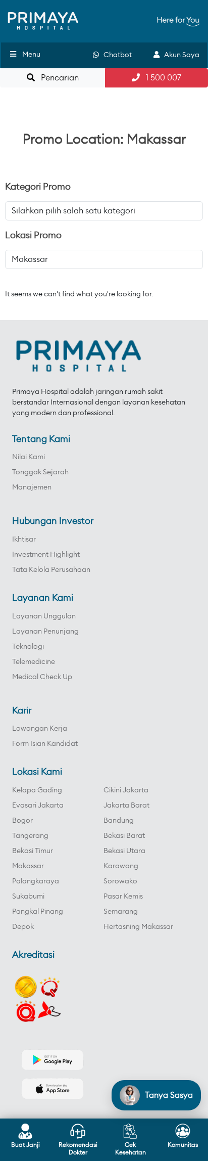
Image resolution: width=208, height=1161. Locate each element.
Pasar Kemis (123, 896)
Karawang (120, 866)
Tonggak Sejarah (40, 472)
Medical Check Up (42, 677)
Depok (23, 926)
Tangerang (30, 835)
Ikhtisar (24, 539)
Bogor (22, 820)
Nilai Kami (28, 457)
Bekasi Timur (32, 851)
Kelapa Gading (37, 790)
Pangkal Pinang (37, 911)
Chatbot (115, 55)
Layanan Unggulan (44, 616)
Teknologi (28, 646)
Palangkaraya (35, 881)
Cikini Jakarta (125, 790)
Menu (31, 54)
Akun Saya (179, 55)
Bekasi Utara (124, 851)
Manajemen (31, 487)
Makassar (28, 866)
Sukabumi (28, 896)
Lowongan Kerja (39, 728)
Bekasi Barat (124, 835)
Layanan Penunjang (45, 631)
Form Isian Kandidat (45, 743)
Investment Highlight (46, 554)
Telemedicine (33, 661)
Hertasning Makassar (138, 926)
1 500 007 (160, 78)
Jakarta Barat (126, 805)
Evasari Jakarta (38, 805)
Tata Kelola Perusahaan (51, 569)
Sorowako (120, 881)
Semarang (120, 911)
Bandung (118, 820)
